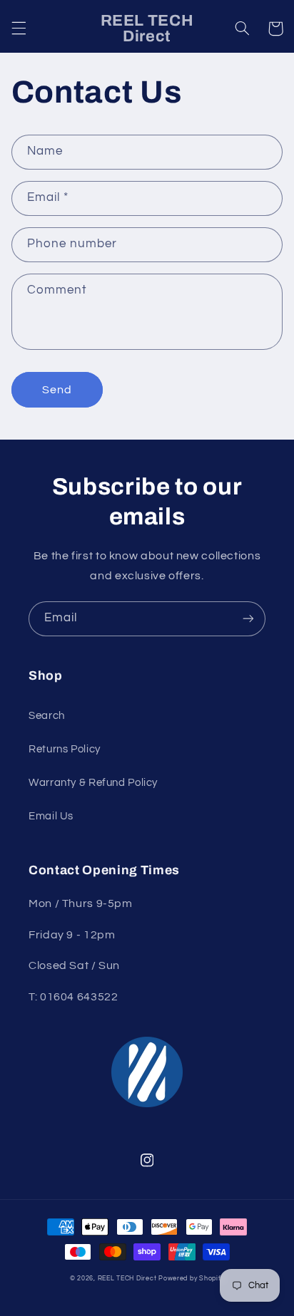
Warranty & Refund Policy (93, 782)
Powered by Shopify (191, 1278)
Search (47, 715)
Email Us (51, 816)
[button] (18, 28)
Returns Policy (65, 749)
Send (57, 389)
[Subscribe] (248, 618)
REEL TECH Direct (127, 1278)
